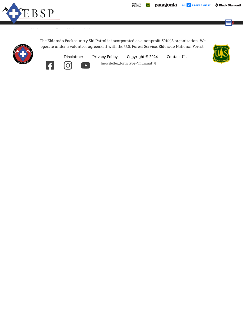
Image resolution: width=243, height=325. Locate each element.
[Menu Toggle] (228, 23)
